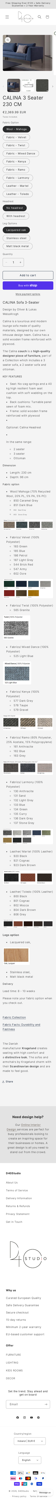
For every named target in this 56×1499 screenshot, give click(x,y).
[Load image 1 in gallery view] (13, 85)
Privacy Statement (17, 1213)
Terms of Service (17, 1190)
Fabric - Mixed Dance (20, 153)
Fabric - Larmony (17, 177)
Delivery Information (19, 1198)
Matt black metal (17, 246)
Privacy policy (19, 1496)
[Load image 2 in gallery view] (28, 85)
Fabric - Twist (15, 145)
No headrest (14, 207)
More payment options (28, 294)
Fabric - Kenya (16, 161)
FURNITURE (13, 1354)
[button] (7, 17)
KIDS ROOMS (14, 1370)
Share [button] (9, 1081)
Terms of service (38, 1496)
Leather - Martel (17, 185)
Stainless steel (16, 238)
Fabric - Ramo (15, 169)
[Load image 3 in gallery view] (42, 85)
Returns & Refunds (18, 1206)
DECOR (10, 1378)
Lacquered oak (16, 229)
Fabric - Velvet (16, 137)
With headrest (15, 216)
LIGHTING (12, 1362)
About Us (12, 1182)
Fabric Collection (14, 1017)
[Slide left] (3, 86)
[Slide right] (52, 86)
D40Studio (23, 1491)
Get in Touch (14, 1221)
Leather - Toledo (17, 194)
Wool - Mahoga (16, 129)
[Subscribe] (46, 1404)
